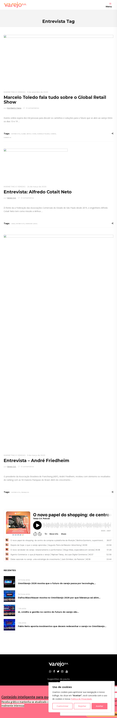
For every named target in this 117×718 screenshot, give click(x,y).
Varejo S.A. (11, 198)
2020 (13, 223)
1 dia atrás (22, 608)
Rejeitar (82, 706)
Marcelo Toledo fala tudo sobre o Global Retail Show (55, 100)
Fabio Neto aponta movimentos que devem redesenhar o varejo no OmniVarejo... (62, 626)
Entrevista (15, 133)
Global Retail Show (28, 133)
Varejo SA (7, 137)
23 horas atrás (24, 580)
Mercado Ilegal (32, 223)
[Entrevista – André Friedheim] (58, 342)
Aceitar (99, 706)
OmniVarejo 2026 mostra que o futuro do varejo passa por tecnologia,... (57, 583)
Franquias (25, 492)
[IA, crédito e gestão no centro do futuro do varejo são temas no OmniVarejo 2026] (9, 610)
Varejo (53, 133)
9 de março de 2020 (36, 455)
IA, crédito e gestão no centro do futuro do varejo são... (48, 612)
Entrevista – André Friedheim (36, 460)
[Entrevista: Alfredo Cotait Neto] (36, 165)
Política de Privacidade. (81, 699)
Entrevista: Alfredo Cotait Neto (38, 192)
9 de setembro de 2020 (37, 92)
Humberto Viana (14, 108)
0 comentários (32, 108)
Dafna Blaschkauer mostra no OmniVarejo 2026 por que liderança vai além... (59, 597)
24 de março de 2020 (36, 187)
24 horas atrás (24, 594)
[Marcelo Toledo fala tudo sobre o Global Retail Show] (58, 60)
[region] (80, 697)
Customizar (62, 706)
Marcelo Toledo (43, 133)
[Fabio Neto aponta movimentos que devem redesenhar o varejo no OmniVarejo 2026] (9, 624)
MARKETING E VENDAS (14, 92)
